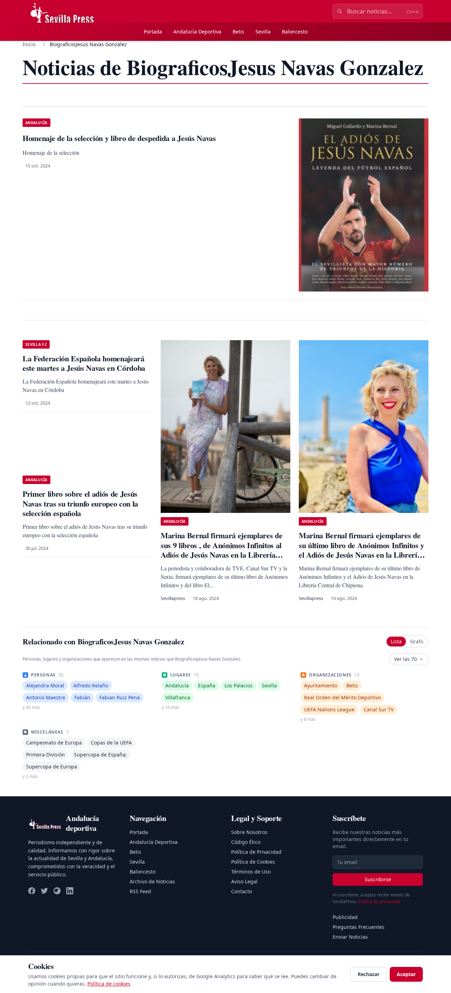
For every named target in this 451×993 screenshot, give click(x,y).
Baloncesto (295, 31)
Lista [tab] (396, 641)
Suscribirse (378, 879)
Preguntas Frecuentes (358, 927)
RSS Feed (140, 891)
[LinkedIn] (69, 890)
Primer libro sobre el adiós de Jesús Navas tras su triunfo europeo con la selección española (80, 503)
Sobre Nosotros (249, 832)
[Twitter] (44, 890)
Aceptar (406, 974)
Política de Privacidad (256, 851)
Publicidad (345, 917)
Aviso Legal (244, 881)
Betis (238, 31)
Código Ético (245, 842)
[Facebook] (31, 890)
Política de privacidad (379, 902)
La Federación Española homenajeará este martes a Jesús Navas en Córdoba (84, 363)
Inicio (29, 44)
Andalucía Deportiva (197, 31)
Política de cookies (108, 983)
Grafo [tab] (416, 641)
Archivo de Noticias (152, 881)
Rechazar (368, 974)
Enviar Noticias (350, 936)
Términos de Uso (251, 871)
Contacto (241, 891)
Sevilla (263, 31)
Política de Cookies (253, 861)
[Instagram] (57, 890)
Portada (153, 31)
